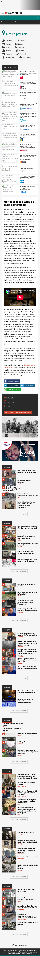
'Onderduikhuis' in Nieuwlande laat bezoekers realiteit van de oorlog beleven (28, 73)
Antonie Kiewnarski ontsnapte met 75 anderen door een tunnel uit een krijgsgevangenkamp (28, 157)
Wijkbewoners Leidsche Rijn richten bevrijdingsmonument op (28, 84)
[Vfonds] (20, 451)
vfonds (5, 952)
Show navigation (2, 12)
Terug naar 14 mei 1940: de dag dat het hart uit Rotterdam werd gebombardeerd (28, 104)
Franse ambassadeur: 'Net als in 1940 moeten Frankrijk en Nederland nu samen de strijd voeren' (28, 115)
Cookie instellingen (21, 945)
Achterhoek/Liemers (25, 412)
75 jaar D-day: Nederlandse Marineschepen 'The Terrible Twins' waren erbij (27, 178)
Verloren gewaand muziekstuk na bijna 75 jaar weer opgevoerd (28, 94)
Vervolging (11, 412)
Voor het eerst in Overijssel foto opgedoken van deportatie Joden (27, 188)
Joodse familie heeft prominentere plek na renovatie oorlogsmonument (27, 146)
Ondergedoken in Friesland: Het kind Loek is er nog (27, 126)
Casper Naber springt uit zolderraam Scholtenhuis (27, 167)
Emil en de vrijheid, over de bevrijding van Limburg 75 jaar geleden (28, 136)
